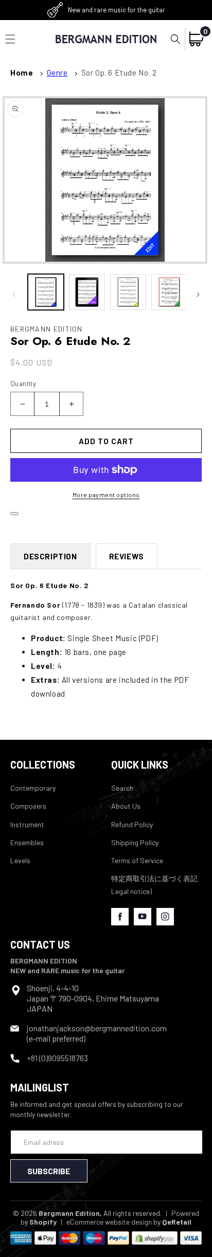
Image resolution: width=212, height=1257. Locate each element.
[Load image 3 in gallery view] (128, 292)
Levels (20, 860)
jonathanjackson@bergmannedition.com (97, 1028)
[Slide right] (198, 294)
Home (21, 72)
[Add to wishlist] (14, 513)
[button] (175, 39)
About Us (125, 805)
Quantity (23, 383)
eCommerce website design (109, 1221)
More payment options (106, 494)
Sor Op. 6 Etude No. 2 (119, 72)
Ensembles (27, 842)
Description (50, 556)
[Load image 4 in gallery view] (169, 292)
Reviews (126, 556)
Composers (28, 805)
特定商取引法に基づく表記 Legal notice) (154, 885)
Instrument (27, 824)
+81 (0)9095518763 (57, 1058)
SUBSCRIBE (48, 1171)
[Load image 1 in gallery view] (46, 292)
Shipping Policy (134, 842)
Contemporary (33, 788)
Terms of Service (137, 860)
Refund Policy (132, 824)
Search (122, 788)
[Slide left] (14, 294)
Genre (57, 72)
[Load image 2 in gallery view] (87, 292)
